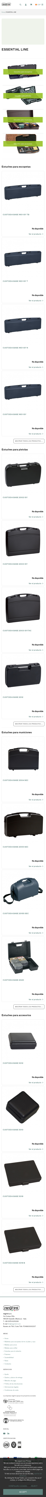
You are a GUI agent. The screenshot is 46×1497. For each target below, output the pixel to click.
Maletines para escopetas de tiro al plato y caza (19, 1341)
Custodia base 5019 (13, 1196)
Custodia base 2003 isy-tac (17, 631)
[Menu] (42, 4)
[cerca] (21, 5)
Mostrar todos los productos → (29, 441)
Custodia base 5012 (13, 1063)
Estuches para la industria (12, 1351)
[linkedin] (8, 1433)
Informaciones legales (11, 1387)
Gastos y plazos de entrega (13, 1377)
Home (3, 12)
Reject (34, 1486)
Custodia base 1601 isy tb (16, 215)
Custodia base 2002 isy (15, 497)
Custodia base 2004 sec (15, 780)
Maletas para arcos (10, 1345)
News (6, 1360)
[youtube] (4, 1433)
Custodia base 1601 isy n (15, 348)
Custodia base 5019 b (14, 1263)
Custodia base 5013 (13, 1130)
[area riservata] (27, 5)
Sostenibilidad (9, 1357)
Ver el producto (35, 234)
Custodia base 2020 (13, 980)
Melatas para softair (10, 1348)
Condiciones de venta (11, 1390)
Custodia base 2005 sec (15, 847)
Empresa (7, 1354)
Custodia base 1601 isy (14, 414)
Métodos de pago (10, 1380)
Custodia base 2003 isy (15, 564)
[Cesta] (32, 5)
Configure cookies (18, 1486)
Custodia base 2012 (13, 697)
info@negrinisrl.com (14, 1324)
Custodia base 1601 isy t (15, 281)
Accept (23, 1492)
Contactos (7, 1364)
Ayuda (6, 1374)
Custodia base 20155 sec (16, 913)
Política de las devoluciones (13, 1384)
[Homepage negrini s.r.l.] (6, 4)
